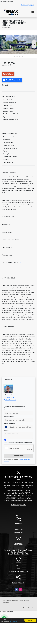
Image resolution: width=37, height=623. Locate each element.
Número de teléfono (9, 423)
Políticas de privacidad (18, 505)
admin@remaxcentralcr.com (18, 571)
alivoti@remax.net (10, 400)
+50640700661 (18, 532)
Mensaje (6, 430)
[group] (18, 44)
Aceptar (30, 620)
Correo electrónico (9, 416)
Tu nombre (7, 410)
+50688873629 (9, 397)
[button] (14, 56)
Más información (13, 621)
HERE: (20, 262)
